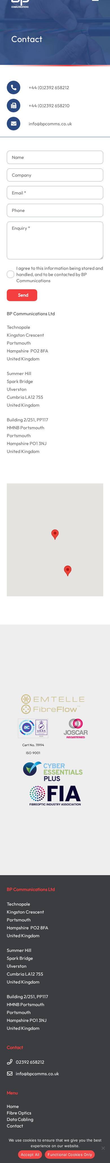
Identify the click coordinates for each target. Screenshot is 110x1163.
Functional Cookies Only (70, 1154)
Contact (15, 1126)
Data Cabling (20, 1119)
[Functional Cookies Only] (103, 1148)
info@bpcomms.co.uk (50, 123)
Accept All (30, 1154)
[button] (55, 534)
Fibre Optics (19, 1113)
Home (13, 1106)
